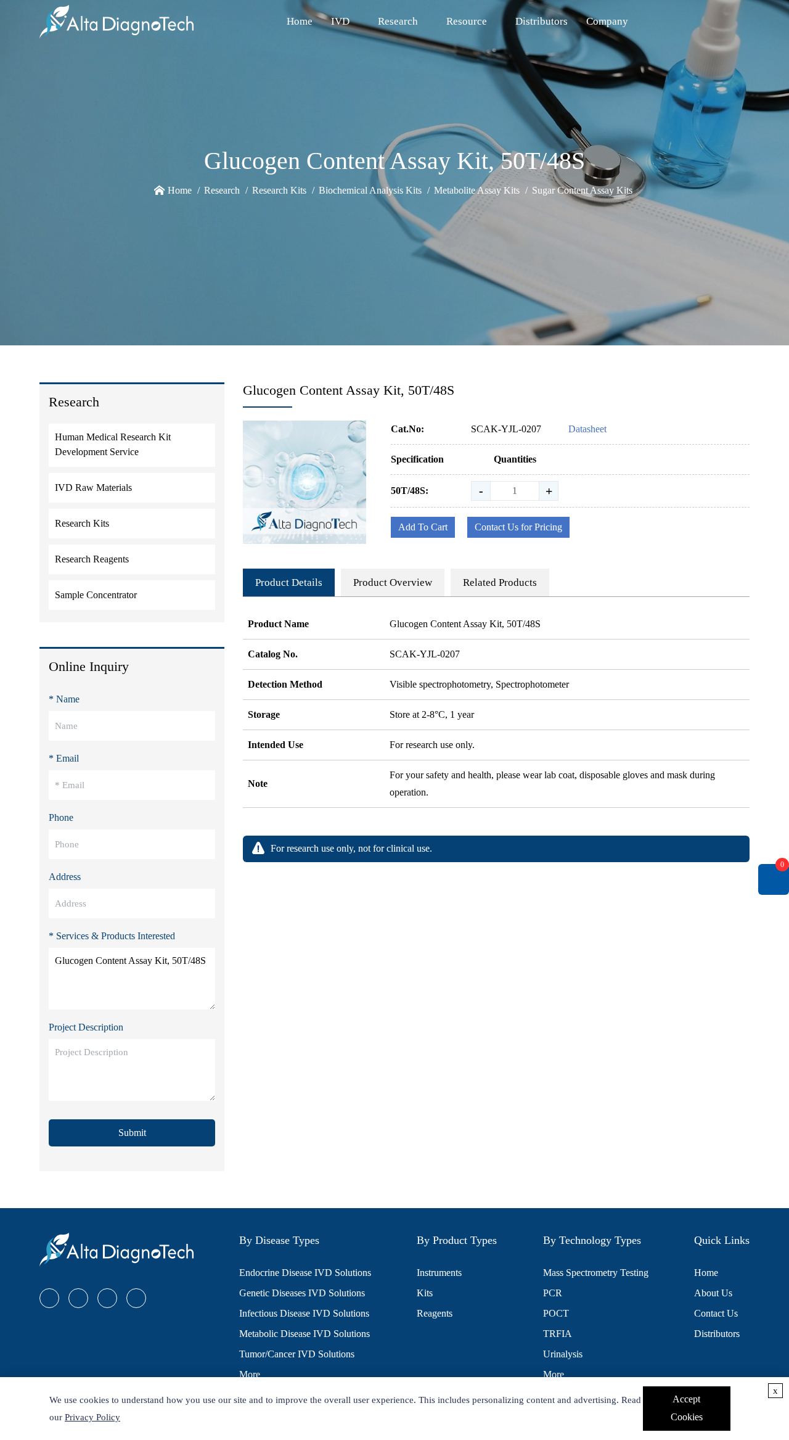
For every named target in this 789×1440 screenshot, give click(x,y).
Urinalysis (563, 1354)
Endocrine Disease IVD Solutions (305, 1272)
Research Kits (279, 190)
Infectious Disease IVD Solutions (304, 1313)
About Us (713, 1293)
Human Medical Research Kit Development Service (113, 444)
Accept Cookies (687, 1408)
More (249, 1374)
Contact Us (716, 1313)
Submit (132, 1132)
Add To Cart (423, 527)
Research (398, 21)
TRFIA (557, 1333)
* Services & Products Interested (112, 936)
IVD (340, 21)
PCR (552, 1293)
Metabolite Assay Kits (477, 190)
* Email (64, 758)
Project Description (86, 1027)
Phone (61, 817)
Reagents (434, 1313)
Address (65, 876)
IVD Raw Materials (93, 487)
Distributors (541, 21)
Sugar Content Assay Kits (582, 190)
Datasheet (587, 429)
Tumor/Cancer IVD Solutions (296, 1354)
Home (300, 21)
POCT (556, 1313)
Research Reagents (92, 559)
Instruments (439, 1272)
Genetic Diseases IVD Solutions (302, 1293)
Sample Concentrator (96, 595)
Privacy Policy (92, 1417)
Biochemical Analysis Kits (370, 190)
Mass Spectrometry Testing (595, 1272)
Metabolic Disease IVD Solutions (304, 1333)
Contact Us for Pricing (518, 527)
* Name (64, 699)
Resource (466, 21)
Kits (425, 1293)
